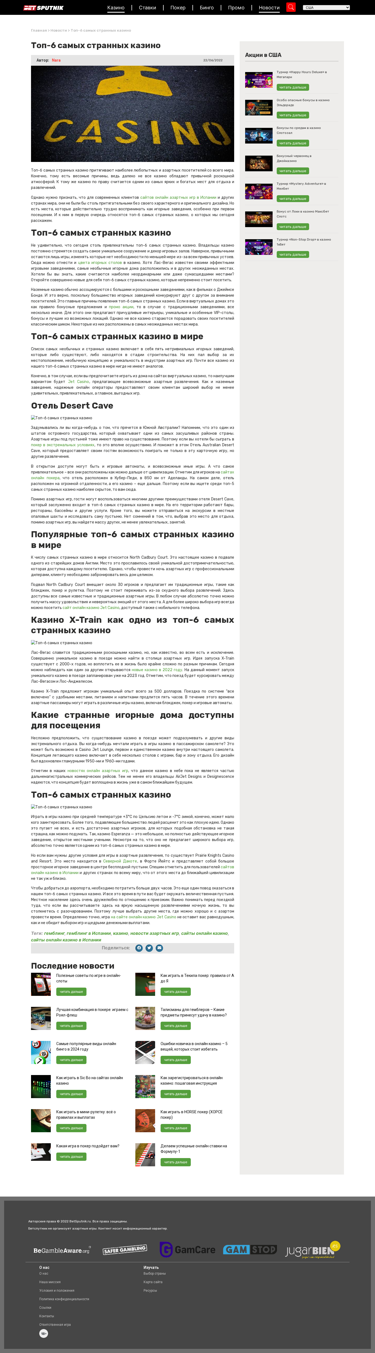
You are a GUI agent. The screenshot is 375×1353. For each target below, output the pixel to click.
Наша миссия (50, 1282)
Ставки (147, 7)
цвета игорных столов (100, 262)
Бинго (207, 7)
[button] (139, 948)
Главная (39, 30)
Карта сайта (153, 1282)
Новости (269, 7)
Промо (236, 7)
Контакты (46, 1316)
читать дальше (71, 992)
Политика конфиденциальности (64, 1299)
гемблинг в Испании (89, 933)
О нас (43, 1273)
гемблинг (54, 933)
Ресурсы (150, 1291)
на (113, 917)
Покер (178, 7)
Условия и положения (56, 1291)
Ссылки (45, 1308)
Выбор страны (155, 1273)
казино (120, 933)
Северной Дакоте (120, 861)
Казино (116, 7)
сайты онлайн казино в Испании (66, 940)
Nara (56, 60)
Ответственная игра (55, 1325)
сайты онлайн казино (204, 933)
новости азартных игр (154, 933)
